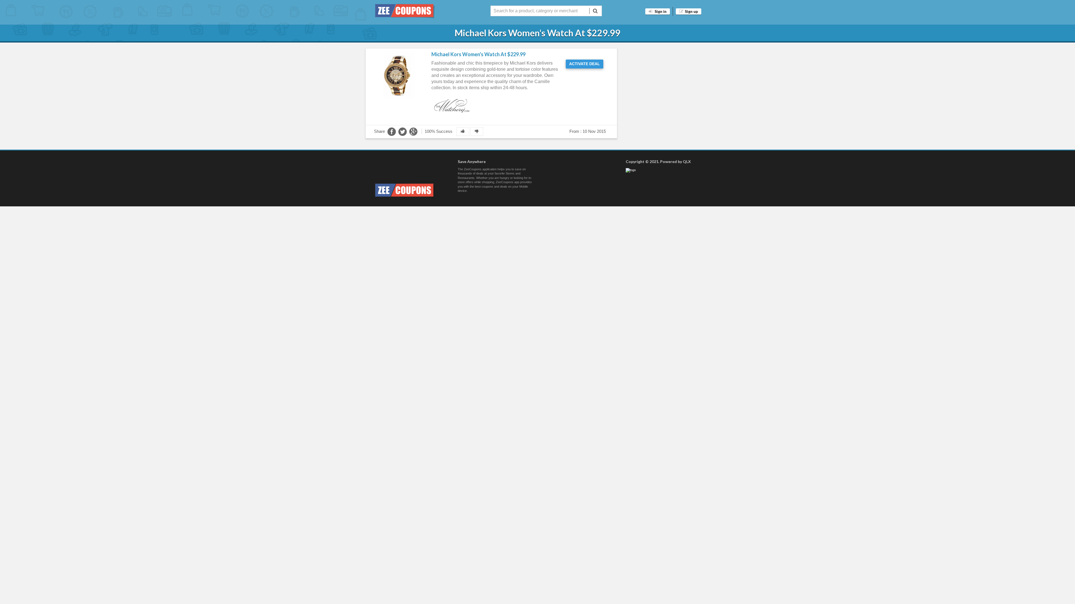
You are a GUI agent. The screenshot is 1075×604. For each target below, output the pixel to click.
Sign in (660, 11)
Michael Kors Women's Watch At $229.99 (478, 54)
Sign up (691, 11)
